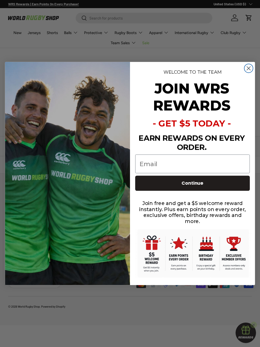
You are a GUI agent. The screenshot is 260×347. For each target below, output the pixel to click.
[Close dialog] (248, 68)
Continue (192, 183)
